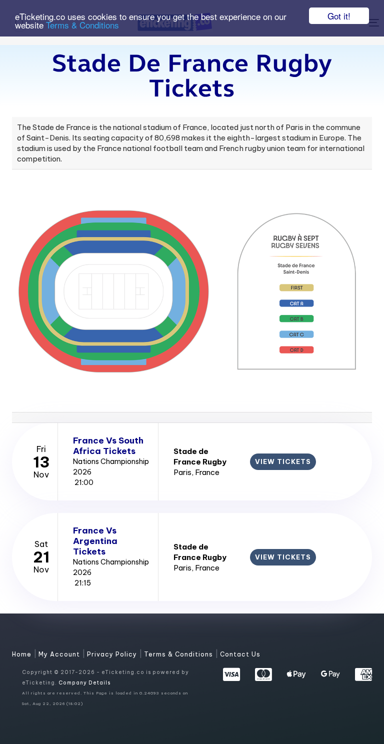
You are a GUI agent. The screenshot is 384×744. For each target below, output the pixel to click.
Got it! (339, 16)
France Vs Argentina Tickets (95, 541)
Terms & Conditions (82, 24)
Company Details (84, 683)
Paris (183, 472)
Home (23, 654)
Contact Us (240, 654)
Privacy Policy (113, 654)
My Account (60, 654)
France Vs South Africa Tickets (108, 445)
